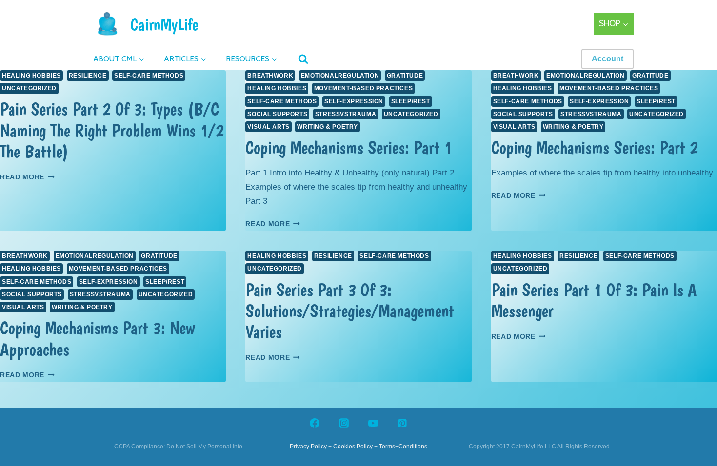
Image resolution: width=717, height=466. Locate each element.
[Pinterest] (402, 423)
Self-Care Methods (148, 75)
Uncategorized (29, 88)
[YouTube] (373, 423)
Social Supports (277, 114)
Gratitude (405, 75)
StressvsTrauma (345, 114)
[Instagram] (344, 423)
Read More (27, 177)
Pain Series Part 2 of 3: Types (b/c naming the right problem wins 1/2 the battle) (112, 129)
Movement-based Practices (363, 88)
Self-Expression (353, 101)
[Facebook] (314, 423)
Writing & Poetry (327, 126)
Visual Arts (268, 126)
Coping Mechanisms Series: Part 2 (594, 147)
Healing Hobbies (31, 75)
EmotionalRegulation (340, 75)
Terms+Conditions (403, 446)
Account (607, 59)
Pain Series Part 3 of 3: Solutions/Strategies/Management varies (349, 310)
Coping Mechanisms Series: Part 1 (348, 147)
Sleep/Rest (410, 101)
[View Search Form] (300, 60)
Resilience (88, 75)
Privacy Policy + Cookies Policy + (334, 446)
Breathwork (270, 75)
